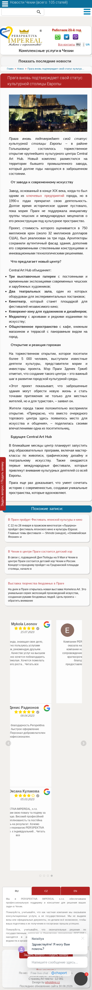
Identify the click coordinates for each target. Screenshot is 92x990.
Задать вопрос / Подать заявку (46, 955)
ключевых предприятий (45, 196)
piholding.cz (52, 982)
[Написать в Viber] (75, 36)
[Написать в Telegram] (67, 36)
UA (88, 44)
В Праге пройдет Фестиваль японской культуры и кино (45, 519)
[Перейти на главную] (25, 37)
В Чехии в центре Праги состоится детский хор (40, 551)
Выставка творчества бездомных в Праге (36, 583)
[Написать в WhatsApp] (58, 36)
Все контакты (66, 44)
